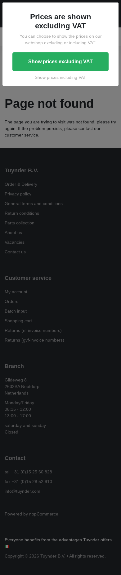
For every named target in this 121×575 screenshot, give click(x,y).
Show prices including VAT (60, 77)
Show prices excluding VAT (60, 61)
